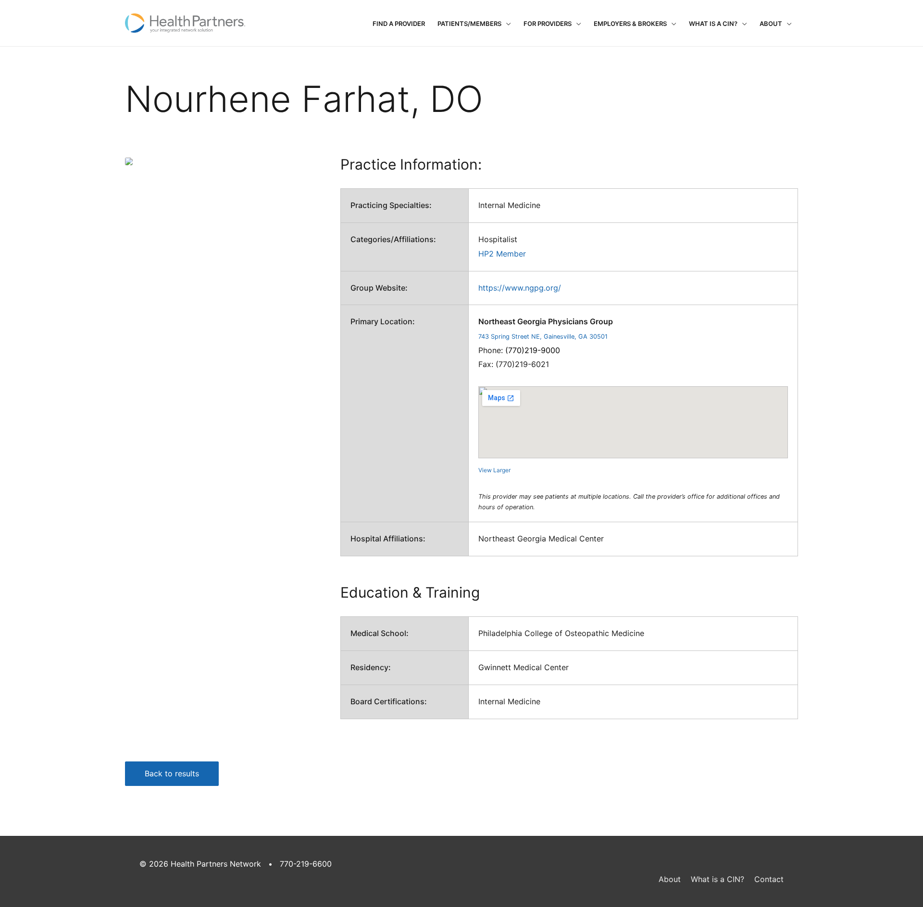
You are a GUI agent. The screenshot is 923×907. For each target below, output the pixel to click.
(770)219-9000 (532, 350)
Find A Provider (399, 23)
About (771, 23)
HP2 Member (502, 253)
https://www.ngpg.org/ (519, 288)
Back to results (172, 773)
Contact (769, 879)
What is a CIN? (713, 23)
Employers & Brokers (630, 23)
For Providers (548, 23)
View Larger (494, 470)
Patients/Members (469, 23)
